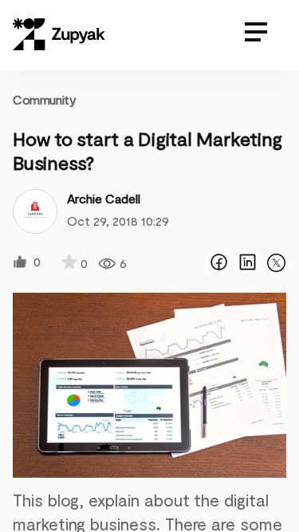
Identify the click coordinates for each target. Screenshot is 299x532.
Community (44, 99)
